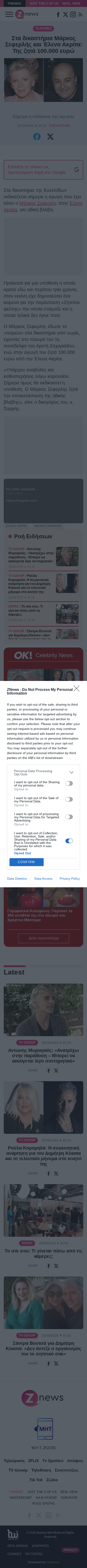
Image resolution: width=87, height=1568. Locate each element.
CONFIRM (26, 862)
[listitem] (43, 772)
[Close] (78, 690)
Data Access (43, 878)
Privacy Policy (70, 878)
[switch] (69, 783)
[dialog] (43, 784)
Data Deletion (17, 878)
